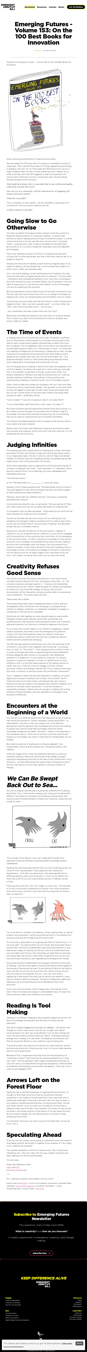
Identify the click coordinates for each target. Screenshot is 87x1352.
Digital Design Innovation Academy (17, 1320)
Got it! (79, 1343)
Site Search (78, 1304)
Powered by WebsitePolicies (14, 1347)
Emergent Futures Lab (17, 1170)
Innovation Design (76, 1319)
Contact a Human (76, 1317)
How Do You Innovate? (13, 1305)
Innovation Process (49, 50)
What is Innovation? (12, 1317)
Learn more (67, 1343)
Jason (9, 1167)
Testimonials (77, 1315)
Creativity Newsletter (12, 1300)
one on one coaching (25, 1186)
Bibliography (77, 1306)
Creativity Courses (11, 1315)
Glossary (79, 1302)
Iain (17, 1167)
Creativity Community (12, 1302)
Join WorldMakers (76, 7)
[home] (18, 7)
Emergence (37, 50)
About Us (78, 1313)
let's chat (40, 1189)
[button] (30, 7)
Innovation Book (11, 1313)
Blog (80, 1300)
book (24, 1183)
